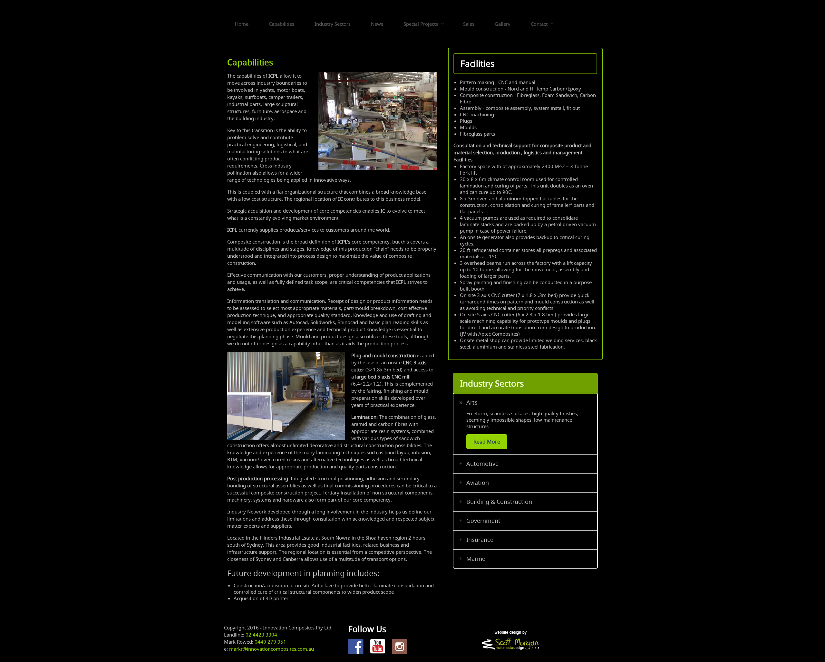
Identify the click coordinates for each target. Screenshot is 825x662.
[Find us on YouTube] (377, 646)
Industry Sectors (333, 24)
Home (241, 24)
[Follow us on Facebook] (356, 646)
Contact (539, 24)
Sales (468, 24)
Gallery (502, 24)
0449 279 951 (270, 641)
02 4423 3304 (261, 634)
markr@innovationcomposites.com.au (271, 649)
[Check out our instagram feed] (399, 646)
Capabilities (281, 24)
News (377, 24)
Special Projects (420, 24)
